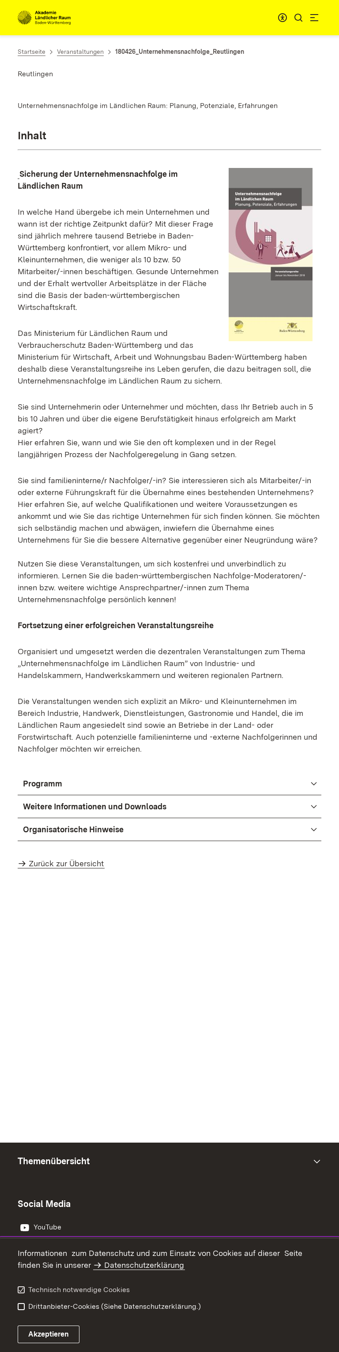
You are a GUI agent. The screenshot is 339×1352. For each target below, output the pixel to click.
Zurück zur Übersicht (66, 863)
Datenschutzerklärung (144, 1265)
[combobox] (282, 18)
